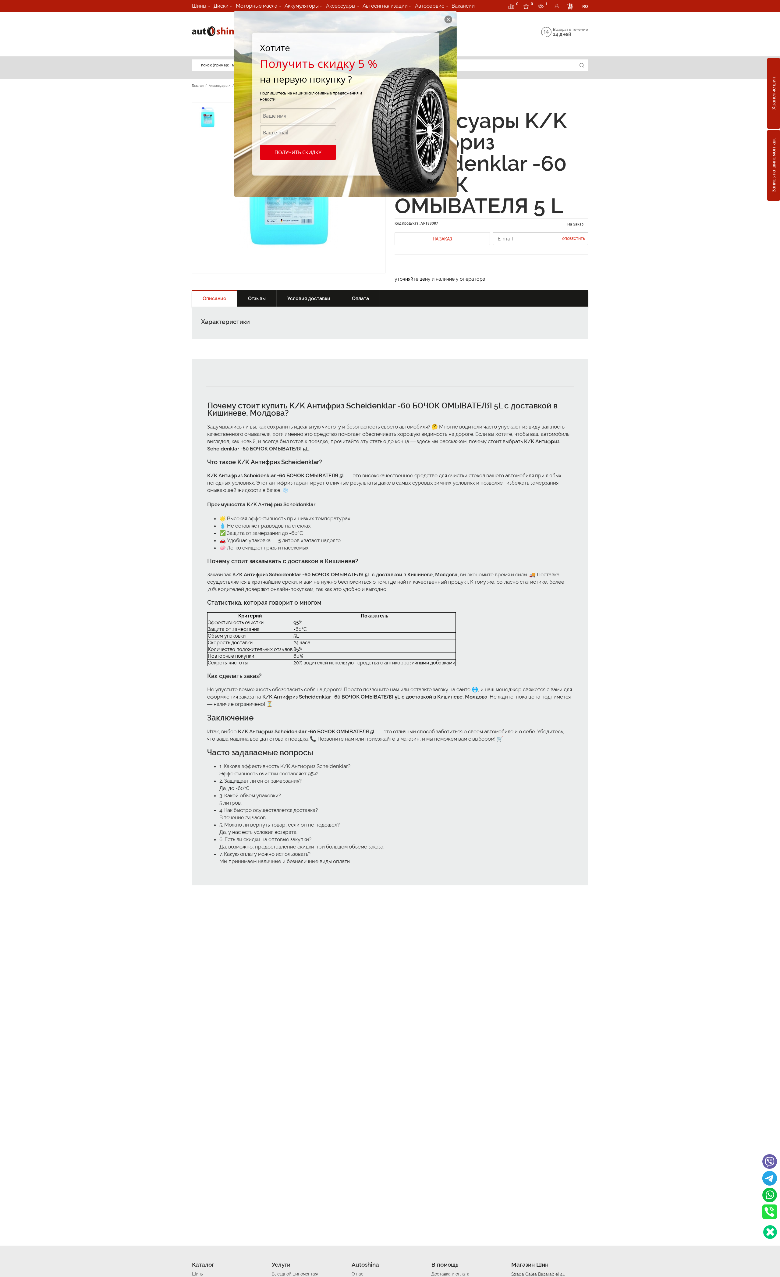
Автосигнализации (385, 6)
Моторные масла (256, 6)
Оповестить (573, 239)
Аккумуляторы (302, 6)
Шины (199, 6)
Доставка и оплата (450, 1274)
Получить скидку (298, 152)
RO (585, 6)
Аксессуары (340, 6)
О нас (357, 1274)
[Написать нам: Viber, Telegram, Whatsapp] (770, 1232)
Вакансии (463, 6)
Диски (221, 6)
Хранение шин (774, 93)
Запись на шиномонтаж (774, 165)
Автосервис (429, 6)
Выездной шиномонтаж (295, 1274)
